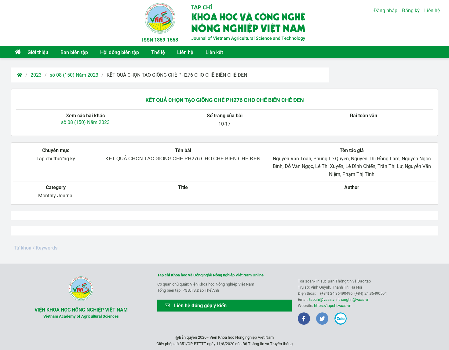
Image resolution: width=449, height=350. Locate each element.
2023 (36, 75)
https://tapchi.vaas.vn (332, 305)
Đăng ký (411, 10)
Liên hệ (185, 52)
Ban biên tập (74, 52)
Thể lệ (158, 52)
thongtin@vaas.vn (353, 299)
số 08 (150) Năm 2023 (74, 75)
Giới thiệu (37, 52)
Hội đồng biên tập (119, 52)
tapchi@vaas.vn (323, 299)
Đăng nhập (385, 10)
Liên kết (214, 52)
